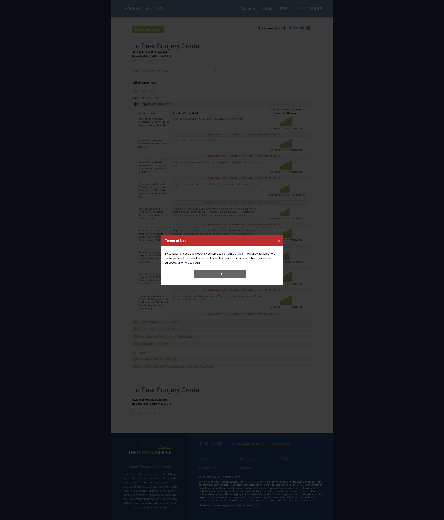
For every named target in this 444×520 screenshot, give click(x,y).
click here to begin (189, 262)
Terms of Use (235, 253)
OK (220, 274)
